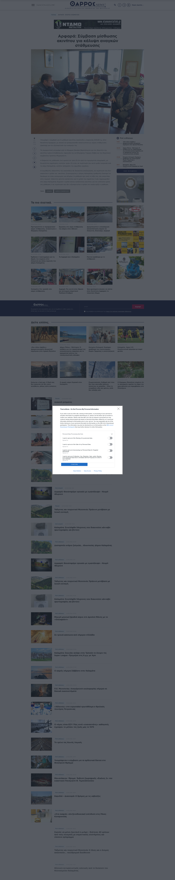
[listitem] (87, 434)
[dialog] (87, 440)
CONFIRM (74, 464)
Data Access (87, 471)
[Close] (119, 409)
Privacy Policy (98, 471)
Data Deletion (77, 471)
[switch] (110, 438)
